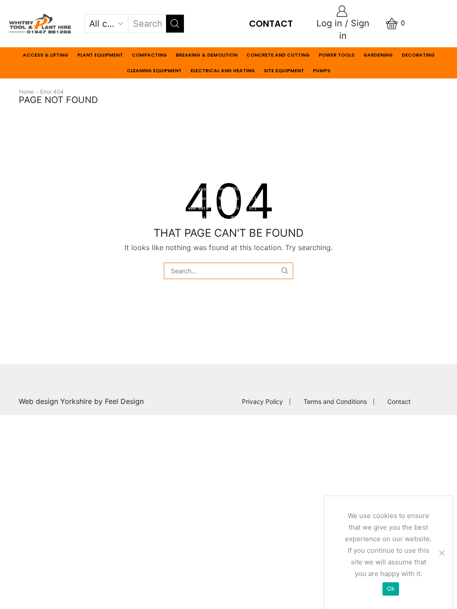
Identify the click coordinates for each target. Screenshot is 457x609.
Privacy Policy (262, 402)
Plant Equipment (100, 55)
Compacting (149, 55)
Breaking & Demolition (206, 55)
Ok (391, 588)
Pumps (321, 70)
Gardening (378, 55)
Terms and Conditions (335, 402)
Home (26, 92)
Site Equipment (284, 70)
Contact (271, 23)
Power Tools (336, 55)
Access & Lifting (45, 55)
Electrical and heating (223, 70)
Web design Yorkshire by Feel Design (81, 401)
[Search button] (175, 24)
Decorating (418, 55)
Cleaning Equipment (154, 70)
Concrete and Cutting (278, 55)
